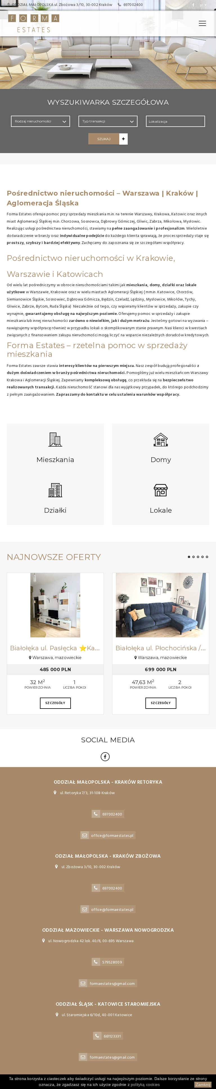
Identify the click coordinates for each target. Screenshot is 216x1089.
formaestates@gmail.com (112, 984)
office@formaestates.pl (112, 836)
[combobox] (175, 121)
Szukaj (104, 139)
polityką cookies (145, 1084)
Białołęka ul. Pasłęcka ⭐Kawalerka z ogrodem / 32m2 (95, 648)
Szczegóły (55, 703)
